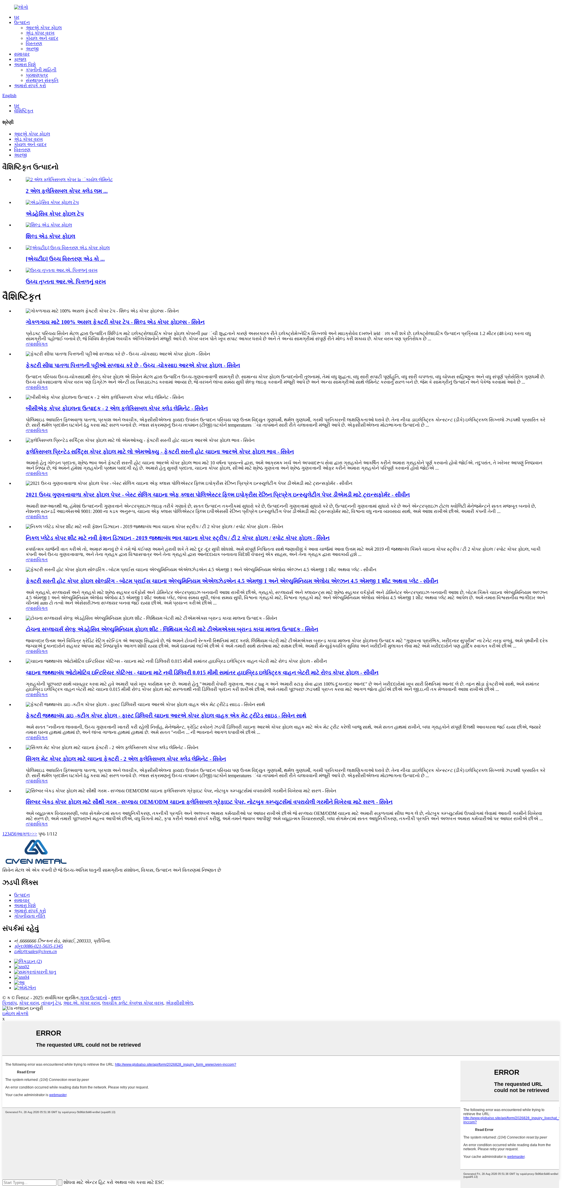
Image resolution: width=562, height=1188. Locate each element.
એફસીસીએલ (179, 1002)
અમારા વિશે (25, 64)
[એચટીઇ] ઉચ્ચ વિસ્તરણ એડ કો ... (65, 259)
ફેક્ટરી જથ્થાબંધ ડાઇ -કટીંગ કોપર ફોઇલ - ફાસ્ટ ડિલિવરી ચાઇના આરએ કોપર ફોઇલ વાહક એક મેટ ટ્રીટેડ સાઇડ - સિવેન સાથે (166, 716)
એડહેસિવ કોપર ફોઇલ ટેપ (55, 214)
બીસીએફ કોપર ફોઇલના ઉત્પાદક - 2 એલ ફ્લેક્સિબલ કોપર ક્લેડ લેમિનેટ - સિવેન (117, 408)
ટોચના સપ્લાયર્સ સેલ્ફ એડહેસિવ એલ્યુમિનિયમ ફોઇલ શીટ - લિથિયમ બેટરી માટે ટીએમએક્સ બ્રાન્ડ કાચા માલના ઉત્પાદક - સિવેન (172, 629)
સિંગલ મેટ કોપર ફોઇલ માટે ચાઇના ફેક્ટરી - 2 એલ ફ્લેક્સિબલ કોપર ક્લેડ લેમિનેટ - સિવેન (126, 759)
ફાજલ (20, 59)
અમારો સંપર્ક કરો (30, 85)
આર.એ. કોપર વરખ (81, 1002)
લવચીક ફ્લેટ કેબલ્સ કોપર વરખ (132, 1002)
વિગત (42, 343)
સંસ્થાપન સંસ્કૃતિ (42, 80)
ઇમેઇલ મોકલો (15, 1013)
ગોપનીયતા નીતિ (29, 916)
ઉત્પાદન (22, 22)
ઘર (16, 17)
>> (34, 833)
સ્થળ (116, 997)
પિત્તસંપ (9, 1002)
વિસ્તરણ (34, 43)
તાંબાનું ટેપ (51, 1002)
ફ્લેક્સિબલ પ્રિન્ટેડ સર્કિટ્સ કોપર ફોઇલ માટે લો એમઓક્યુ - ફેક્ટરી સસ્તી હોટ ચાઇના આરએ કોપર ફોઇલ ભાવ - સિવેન (160, 452)
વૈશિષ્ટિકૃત (23, 110)
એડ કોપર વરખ (40, 32)
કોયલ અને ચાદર (42, 38)
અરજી (32, 48)
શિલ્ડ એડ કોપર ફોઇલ (50, 236)
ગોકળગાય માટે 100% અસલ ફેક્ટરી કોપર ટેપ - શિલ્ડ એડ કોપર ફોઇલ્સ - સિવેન (115, 322)
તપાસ (31, 343)
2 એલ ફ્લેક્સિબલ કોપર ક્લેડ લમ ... (67, 191)
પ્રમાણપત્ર (37, 75)
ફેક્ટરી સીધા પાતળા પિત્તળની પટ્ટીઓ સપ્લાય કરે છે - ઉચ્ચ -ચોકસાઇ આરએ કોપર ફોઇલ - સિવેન (133, 365)
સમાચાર (22, 53)
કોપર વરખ (29, 1002)
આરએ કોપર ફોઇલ (44, 27)
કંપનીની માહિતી (41, 69)
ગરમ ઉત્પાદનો (93, 997)
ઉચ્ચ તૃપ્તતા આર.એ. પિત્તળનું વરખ (66, 282)
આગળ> (24, 833)
